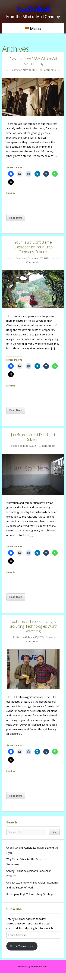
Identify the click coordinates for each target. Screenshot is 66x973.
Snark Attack (33, 9)
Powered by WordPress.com (32, 966)
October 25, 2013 (34, 637)
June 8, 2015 (29, 445)
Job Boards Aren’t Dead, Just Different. (33, 437)
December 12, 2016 (38, 258)
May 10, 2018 (30, 70)
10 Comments (48, 70)
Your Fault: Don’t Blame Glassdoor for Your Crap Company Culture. (33, 246)
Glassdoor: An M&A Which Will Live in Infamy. (33, 61)
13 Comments (47, 445)
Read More (15, 217)
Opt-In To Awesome (22, 946)
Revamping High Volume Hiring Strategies (30, 894)
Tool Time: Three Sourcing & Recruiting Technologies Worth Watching (33, 626)
